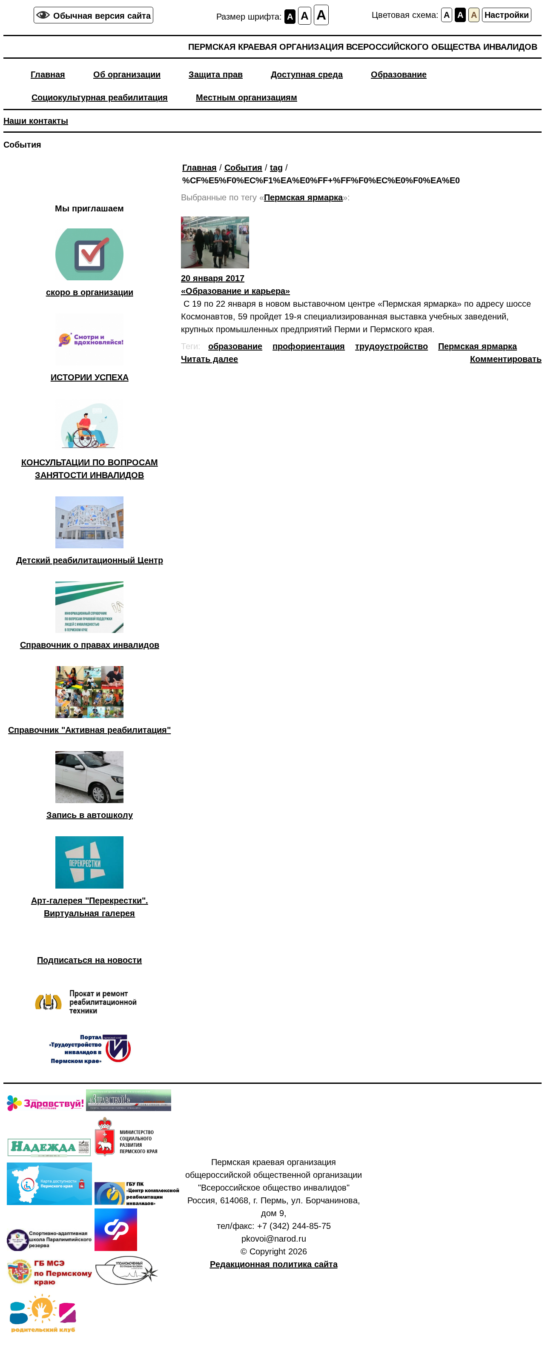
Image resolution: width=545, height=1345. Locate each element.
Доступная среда (307, 74)
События (243, 167)
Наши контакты (35, 120)
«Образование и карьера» (235, 285)
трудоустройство (391, 346)
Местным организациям (246, 97)
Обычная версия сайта (102, 15)
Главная (48, 74)
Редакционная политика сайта (274, 1264)
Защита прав (216, 74)
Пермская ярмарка (477, 346)
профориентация (308, 346)
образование (235, 346)
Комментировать (506, 359)
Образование (399, 74)
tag (276, 167)
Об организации (127, 74)
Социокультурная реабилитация (100, 97)
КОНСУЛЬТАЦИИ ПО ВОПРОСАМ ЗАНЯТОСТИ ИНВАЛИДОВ (89, 469)
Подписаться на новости (89, 960)
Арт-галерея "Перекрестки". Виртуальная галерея (89, 907)
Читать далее (209, 359)
